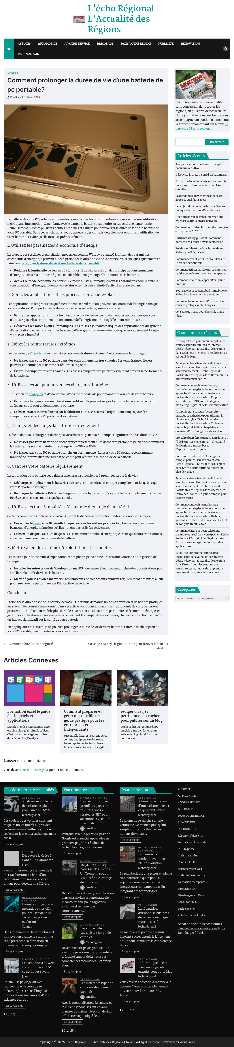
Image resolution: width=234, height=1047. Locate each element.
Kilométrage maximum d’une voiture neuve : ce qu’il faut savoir (154, 806)
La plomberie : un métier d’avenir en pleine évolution (151, 859)
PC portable (38, 353)
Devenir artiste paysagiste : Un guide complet (95, 933)
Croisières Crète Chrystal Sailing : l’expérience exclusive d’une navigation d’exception (199, 427)
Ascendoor (152, 1042)
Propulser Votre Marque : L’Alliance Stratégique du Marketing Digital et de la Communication (202, 401)
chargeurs (36, 394)
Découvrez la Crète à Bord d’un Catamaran (201, 174)
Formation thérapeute (191, 882)
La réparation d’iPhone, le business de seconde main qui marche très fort (153, 915)
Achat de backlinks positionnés (200, 924)
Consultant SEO (187, 902)
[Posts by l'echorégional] (82, 942)
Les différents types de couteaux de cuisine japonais (96, 987)
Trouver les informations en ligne (201, 928)
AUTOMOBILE (47, 43)
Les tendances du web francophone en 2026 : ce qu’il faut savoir (38, 967)
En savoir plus (14, 844)
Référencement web (190, 869)
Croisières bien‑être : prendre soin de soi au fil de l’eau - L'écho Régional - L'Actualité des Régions (202, 441)
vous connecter (30, 770)
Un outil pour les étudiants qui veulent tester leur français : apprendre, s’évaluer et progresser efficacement (200, 568)
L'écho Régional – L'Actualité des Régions (125, 19)
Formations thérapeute (192, 842)
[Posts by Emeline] (82, 828)
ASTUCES (24, 43)
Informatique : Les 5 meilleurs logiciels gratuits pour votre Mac (155, 967)
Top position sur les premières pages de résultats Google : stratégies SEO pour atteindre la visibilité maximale (95, 812)
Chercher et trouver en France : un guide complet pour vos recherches (201, 493)
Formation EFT (187, 888)
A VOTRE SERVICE (77, 43)
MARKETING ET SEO (36, 959)
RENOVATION (190, 43)
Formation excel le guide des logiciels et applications (28, 716)
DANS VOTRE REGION (136, 43)
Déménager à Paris (191, 932)
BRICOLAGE (105, 43)
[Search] (226, 49)
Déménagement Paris (191, 895)
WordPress (187, 1042)
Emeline (15, 97)
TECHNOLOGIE (28, 54)
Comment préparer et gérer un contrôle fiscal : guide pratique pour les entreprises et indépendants (85, 721)
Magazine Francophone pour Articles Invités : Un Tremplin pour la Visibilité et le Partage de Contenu (97, 873)
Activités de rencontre (191, 875)
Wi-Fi (37, 523)
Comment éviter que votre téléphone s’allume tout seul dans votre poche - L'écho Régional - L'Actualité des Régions (202, 534)
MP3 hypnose (186, 849)
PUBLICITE (166, 43)
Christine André (187, 855)
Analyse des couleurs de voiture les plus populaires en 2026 (37, 806)
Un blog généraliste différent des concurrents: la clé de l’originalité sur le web (202, 520)
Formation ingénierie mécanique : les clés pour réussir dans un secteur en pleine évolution (201, 185)
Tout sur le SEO (187, 862)
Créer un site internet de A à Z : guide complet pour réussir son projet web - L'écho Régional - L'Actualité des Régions (200, 460)
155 (13, 1014)
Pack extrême (186, 908)
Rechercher (217, 142)
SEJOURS (28, 852)
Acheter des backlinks (191, 915)
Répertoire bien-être (190, 835)
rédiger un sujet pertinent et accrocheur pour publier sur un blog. (142, 716)
